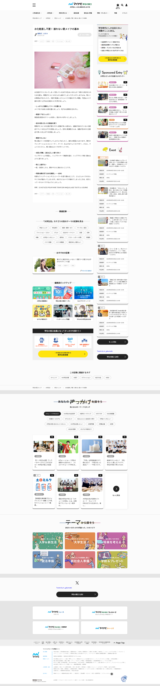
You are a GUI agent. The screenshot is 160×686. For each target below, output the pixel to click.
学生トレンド (57, 18)
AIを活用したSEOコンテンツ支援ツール (63, 664)
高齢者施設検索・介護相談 (80, 664)
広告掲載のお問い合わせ (78, 643)
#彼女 (72, 265)
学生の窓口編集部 (86, 270)
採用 (76, 680)
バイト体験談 (60, 242)
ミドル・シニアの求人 (64, 653)
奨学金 (62, 237)
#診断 (111, 424)
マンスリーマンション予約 (118, 662)
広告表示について (61, 643)
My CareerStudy (72, 662)
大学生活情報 (114, 658)
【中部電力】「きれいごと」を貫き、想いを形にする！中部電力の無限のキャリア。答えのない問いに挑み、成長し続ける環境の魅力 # (118, 192)
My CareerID (81, 662)
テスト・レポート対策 (74, 237)
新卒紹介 (84, 667)
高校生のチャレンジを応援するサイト (85, 658)
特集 (115, 13)
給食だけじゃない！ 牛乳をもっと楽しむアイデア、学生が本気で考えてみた (116, 462)
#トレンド (54, 377)
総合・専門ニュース (70, 658)
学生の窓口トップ (37, 18)
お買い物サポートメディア (104, 662)
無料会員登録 (63, 354)
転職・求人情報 (93, 651)
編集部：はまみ (42, 33)
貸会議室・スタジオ (85, 673)
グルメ (56, 232)
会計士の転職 (112, 667)
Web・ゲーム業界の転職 (65, 667)
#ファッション (86, 377)
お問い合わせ (55, 643)
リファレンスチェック (107, 673)
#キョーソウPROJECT (52, 413)
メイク (42, 41)
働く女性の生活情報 (58, 660)
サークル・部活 (81, 227)
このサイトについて (36, 643)
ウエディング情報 (80, 660)
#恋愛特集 (91, 424)
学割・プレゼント (102, 13)
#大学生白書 (65, 377)
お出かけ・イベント (69, 232)
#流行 (75, 377)
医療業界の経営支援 (65, 670)
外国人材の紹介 (75, 670)
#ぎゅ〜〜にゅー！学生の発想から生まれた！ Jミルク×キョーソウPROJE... (67, 462)
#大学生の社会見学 (69, 413)
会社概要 (55, 680)
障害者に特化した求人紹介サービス (79, 653)
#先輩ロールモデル (54, 419)
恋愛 (80, 232)
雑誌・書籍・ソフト (69, 660)
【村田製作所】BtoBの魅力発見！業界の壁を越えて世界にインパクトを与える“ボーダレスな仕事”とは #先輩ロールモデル (118, 314)
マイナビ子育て (108, 660)
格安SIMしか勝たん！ (75, 242)
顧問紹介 (67, 668)
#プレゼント (68, 419)
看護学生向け (74, 651)
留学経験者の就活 (65, 651)
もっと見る (112, 342)
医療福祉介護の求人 (112, 653)
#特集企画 (102, 424)
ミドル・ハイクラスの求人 (110, 651)
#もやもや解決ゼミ (86, 429)
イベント (124, 13)
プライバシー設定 (87, 643)
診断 (88, 232)
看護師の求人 (82, 668)
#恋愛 (59, 265)
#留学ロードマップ (85, 413)
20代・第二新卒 (76, 667)
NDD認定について (94, 643)
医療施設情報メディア (91, 662)
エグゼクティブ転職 (102, 667)
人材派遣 (56, 667)
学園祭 (88, 237)
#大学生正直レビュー (77, 424)
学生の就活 (56, 651)
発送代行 (77, 673)
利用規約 (43, 643)
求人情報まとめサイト (59, 658)
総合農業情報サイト (98, 660)
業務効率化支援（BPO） (67, 673)
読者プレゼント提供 (69, 643)
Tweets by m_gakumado (105, 351)
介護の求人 (56, 670)
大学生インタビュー (49, 237)
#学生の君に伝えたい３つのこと (56, 424)
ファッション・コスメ (42, 232)
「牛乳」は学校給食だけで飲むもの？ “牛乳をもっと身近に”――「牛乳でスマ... (92, 462)
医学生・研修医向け (83, 651)
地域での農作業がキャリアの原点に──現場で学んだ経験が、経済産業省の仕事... (118, 137)
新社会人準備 (88, 13)
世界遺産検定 (89, 660)
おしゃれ (68, 41)
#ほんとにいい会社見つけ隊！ (86, 419)
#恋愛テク (66, 265)
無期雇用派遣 (117, 668)
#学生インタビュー (105, 419)
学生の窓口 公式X (112, 357)
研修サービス (57, 673)
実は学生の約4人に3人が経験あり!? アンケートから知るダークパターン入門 (117, 124)
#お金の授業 (72, 429)
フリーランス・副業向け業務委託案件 (97, 653)
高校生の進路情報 (58, 656)
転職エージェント (92, 667)
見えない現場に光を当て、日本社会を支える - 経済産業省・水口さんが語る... (118, 99)
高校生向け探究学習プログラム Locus (72, 656)
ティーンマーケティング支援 (102, 658)
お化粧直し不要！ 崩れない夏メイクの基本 (76, 18)
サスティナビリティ (69, 680)
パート (55, 653)
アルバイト (121, 651)
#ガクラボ (99, 413)
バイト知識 (48, 242)
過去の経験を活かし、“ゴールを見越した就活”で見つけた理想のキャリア (118, 112)
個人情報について (48, 643)
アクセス (61, 680)
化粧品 (48, 41)
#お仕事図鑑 (110, 413)
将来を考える (63, 13)
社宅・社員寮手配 (96, 673)
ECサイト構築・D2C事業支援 (60, 662)
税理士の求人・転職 (58, 668)
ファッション (59, 41)
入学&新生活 (36, 13)
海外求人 (101, 651)
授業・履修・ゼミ (67, 227)
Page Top (120, 643)
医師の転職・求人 (100, 668)
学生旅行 (54, 227)
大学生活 (49, 13)
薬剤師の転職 (74, 668)
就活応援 (76, 13)
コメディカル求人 (90, 668)
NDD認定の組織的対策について (104, 643)
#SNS (107, 377)
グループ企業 (81, 680)
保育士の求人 (109, 668)
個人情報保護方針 (89, 680)
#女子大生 (98, 377)
